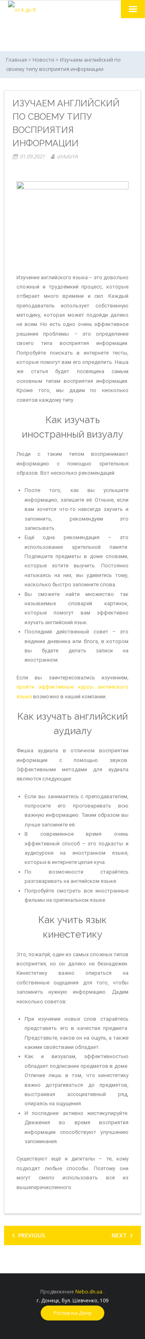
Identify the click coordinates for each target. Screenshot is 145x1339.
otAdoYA (67, 156)
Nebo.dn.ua (88, 1291)
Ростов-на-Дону (72, 1313)
